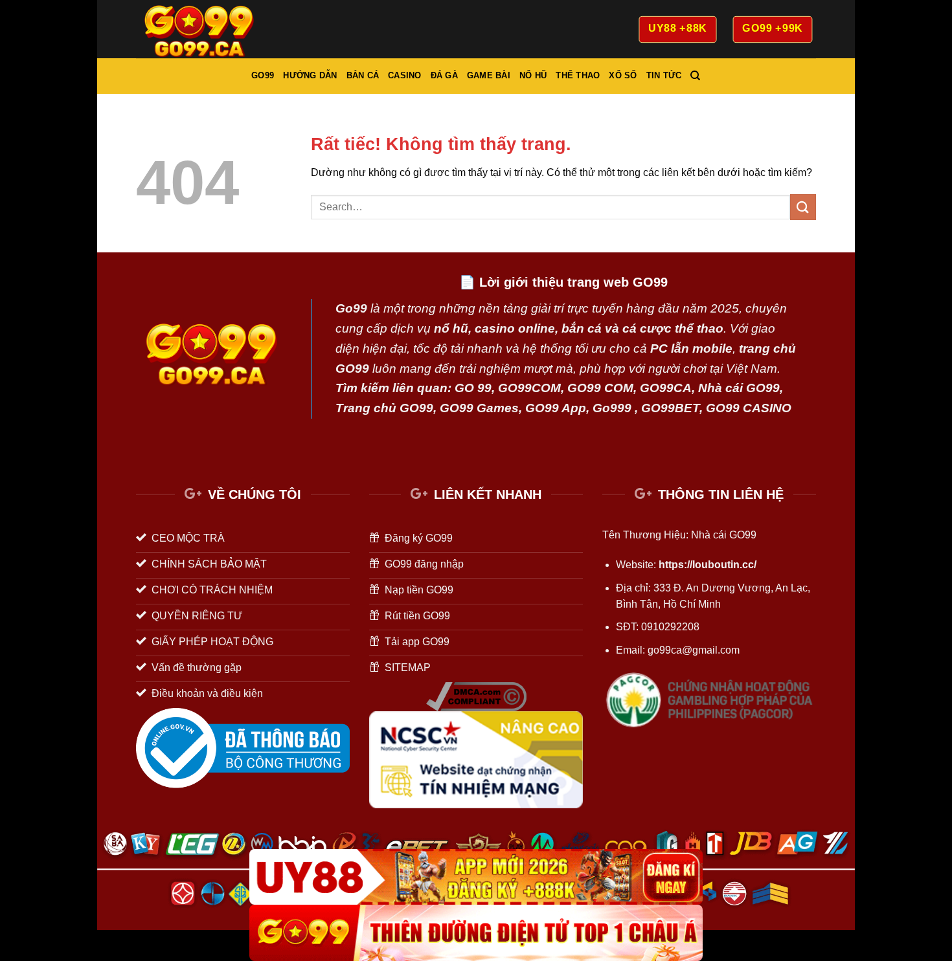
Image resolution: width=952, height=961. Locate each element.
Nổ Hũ (533, 75)
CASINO (405, 75)
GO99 (262, 75)
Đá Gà (444, 75)
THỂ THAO (578, 75)
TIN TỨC (664, 75)
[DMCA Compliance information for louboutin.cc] (476, 695)
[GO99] (476, 933)
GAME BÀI (488, 75)
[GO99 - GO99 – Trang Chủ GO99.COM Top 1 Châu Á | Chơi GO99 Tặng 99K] (201, 29)
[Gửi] (803, 206)
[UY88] (476, 877)
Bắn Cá (363, 75)
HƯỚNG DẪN (310, 75)
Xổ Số (623, 75)
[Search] (695, 75)
